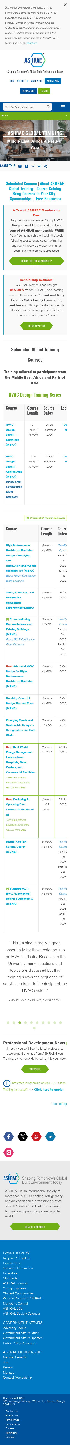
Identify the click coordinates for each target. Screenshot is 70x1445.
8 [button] (50, 1023)
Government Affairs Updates (23, 1338)
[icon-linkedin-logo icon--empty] (51, 1137)
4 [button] (26, 1023)
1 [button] (9, 1023)
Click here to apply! (48, 1089)
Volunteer (22, 81)
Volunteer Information (18, 1268)
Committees (11, 1263)
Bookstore (29, 91)
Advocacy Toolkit (14, 1328)
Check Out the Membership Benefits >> (36, 262)
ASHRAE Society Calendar (21, 1313)
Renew (8, 1367)
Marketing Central (15, 1303)
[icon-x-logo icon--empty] (23, 1137)
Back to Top (59, 1104)
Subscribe (35, 1069)
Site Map (10, 1437)
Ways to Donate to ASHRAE (22, 1298)
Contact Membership (17, 1377)
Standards (10, 1278)
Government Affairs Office (21, 1333)
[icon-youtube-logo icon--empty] (37, 1137)
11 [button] (35, 1029)
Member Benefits (15, 1357)
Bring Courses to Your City (34, 193)
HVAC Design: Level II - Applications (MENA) (14, 466)
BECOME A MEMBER (35, 1227)
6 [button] (38, 1023)
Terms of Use (12, 1419)
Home (4, 115)
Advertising (12, 1432)
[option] (35, 973)
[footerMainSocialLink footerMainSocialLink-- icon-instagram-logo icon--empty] (9, 1153)
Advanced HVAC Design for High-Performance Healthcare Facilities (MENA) (20, 676)
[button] (65, 6)
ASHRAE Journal (15, 1283)
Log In (44, 91)
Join (11, 81)
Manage (8, 1372)
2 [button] (15, 1023)
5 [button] (32, 1023)
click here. (32, 43)
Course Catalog (49, 188)
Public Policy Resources (19, 1343)
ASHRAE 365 (53, 81)
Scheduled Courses (21, 183)
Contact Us (12, 1411)
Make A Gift (37, 81)
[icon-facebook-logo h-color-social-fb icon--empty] (9, 1137)
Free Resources (48, 198)
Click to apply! (36, 326)
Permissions (12, 1415)
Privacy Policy (13, 1424)
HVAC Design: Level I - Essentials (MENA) (12, 435)
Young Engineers (15, 1288)
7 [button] (44, 1023)
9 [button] (55, 1023)
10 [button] (61, 1023)
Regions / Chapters (16, 1258)
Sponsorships (21, 198)
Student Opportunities (18, 1293)
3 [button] (20, 1023)
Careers (10, 1428)
